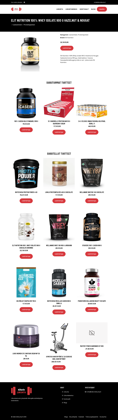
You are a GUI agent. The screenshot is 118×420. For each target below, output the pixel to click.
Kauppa (101, 9)
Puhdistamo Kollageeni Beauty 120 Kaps (92, 301)
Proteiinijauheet (29, 25)
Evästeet (81, 417)
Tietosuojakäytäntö (91, 417)
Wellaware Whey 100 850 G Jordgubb (59, 245)
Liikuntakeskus (71, 9)
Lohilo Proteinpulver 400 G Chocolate (59, 192)
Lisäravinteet (17, 25)
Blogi (93, 9)
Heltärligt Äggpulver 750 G (26, 301)
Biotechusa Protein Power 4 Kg (26, 192)
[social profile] (24, 2)
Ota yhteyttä (73, 417)
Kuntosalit (84, 9)
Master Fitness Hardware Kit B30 (91, 346)
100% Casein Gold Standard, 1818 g (26, 121)
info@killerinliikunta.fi (100, 2)
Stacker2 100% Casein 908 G (92, 245)
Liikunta (59, 9)
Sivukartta (103, 417)
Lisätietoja (67, 48)
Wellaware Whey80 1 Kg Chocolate (92, 192)
